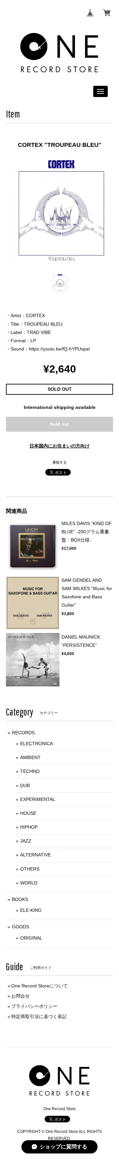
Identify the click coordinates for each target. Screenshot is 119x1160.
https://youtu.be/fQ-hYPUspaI (59, 348)
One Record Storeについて (39, 985)
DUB (25, 785)
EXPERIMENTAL (37, 799)
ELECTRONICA (36, 743)
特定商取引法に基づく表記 (39, 1016)
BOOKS (20, 899)
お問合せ (20, 996)
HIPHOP (29, 827)
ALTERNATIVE (35, 854)
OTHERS (29, 869)
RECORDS (23, 732)
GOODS (20, 926)
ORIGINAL (31, 938)
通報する (59, 462)
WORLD (28, 882)
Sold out (59, 424)
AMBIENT (30, 757)
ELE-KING (31, 910)
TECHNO (30, 771)
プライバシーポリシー (34, 1006)
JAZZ (25, 841)
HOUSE (28, 813)
